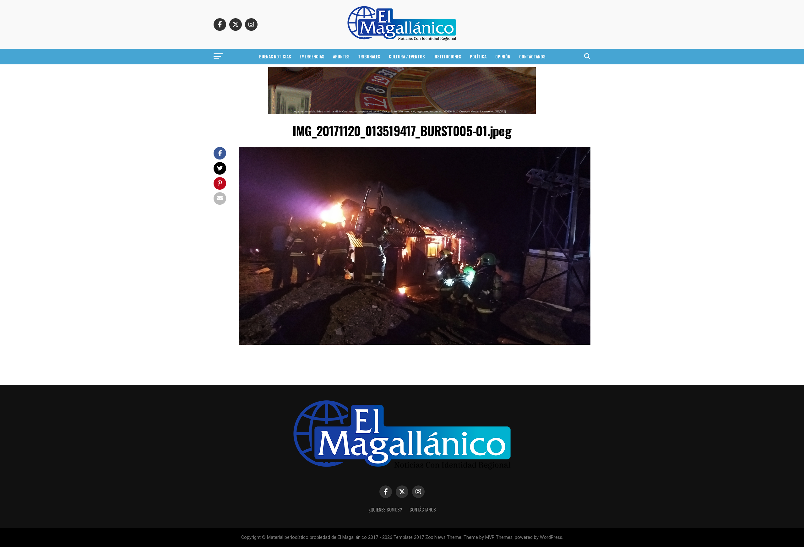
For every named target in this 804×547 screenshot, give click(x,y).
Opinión (502, 56)
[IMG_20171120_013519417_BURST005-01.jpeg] (414, 343)
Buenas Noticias (275, 56)
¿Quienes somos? (385, 509)
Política (478, 56)
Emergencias (312, 56)
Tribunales (369, 56)
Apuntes (341, 56)
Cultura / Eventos (407, 56)
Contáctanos (532, 56)
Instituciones (447, 56)
